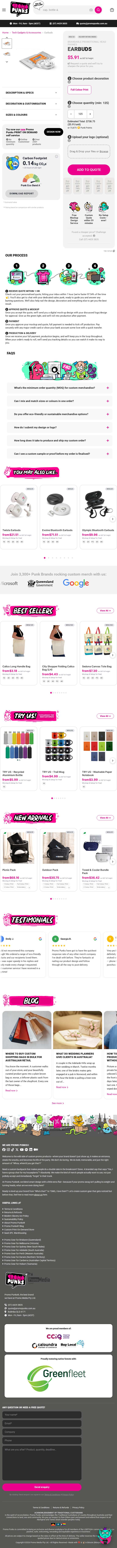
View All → (105, 610)
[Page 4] (56, 558)
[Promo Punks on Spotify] (26, 1150)
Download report (22, 193)
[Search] (98, 9)
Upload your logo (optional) (90, 137)
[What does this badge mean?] (56, 156)
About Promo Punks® (14, 1223)
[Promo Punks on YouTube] (21, 1150)
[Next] (113, 519)
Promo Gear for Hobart (15, 1264)
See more (58, 1103)
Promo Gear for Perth (14, 1253)
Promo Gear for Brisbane (16, 1240)
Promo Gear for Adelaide (15, 1250)
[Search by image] (91, 10)
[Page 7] (68, 558)
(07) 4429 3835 (60, 23)
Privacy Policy (68, 1495)
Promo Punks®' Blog (14, 1226)
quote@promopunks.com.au (93, 23)
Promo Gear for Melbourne (16, 1243)
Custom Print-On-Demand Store (19, 1229)
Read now (10, 1090)
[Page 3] (52, 558)
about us (38, 1194)
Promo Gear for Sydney (15, 1246)
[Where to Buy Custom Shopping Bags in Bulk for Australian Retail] (26, 1030)
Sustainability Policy (13, 1219)
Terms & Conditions (13, 1209)
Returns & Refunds (13, 1212)
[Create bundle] (25, 544)
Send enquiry (41, 1487)
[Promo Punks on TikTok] (12, 1150)
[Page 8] (72, 558)
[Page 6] (64, 558)
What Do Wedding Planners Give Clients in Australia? (75, 1055)
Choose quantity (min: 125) (90, 103)
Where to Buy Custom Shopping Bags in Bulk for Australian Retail (23, 1057)
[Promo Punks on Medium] (35, 1150)
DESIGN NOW (53, 131)
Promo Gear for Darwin (15, 1257)
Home (5, 32)
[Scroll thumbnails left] (6, 37)
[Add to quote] (32, 544)
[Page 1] (44, 558)
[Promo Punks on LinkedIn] (30, 1150)
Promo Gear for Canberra (16, 1260)
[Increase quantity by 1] (90, 114)
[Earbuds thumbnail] (7, 43)
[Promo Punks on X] (17, 1150)
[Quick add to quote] (34, 888)
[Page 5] (60, 558)
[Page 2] (48, 558)
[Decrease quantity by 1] (71, 114)
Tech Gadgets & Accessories (26, 32)
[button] (89, 65)
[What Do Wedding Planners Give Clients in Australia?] (77, 1030)
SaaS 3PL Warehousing (15, 1233)
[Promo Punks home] (18, 9)
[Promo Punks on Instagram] (8, 1150)
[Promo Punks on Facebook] (3, 1150)
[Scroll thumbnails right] (6, 61)
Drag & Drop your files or (89, 151)
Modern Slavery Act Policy (16, 1216)
